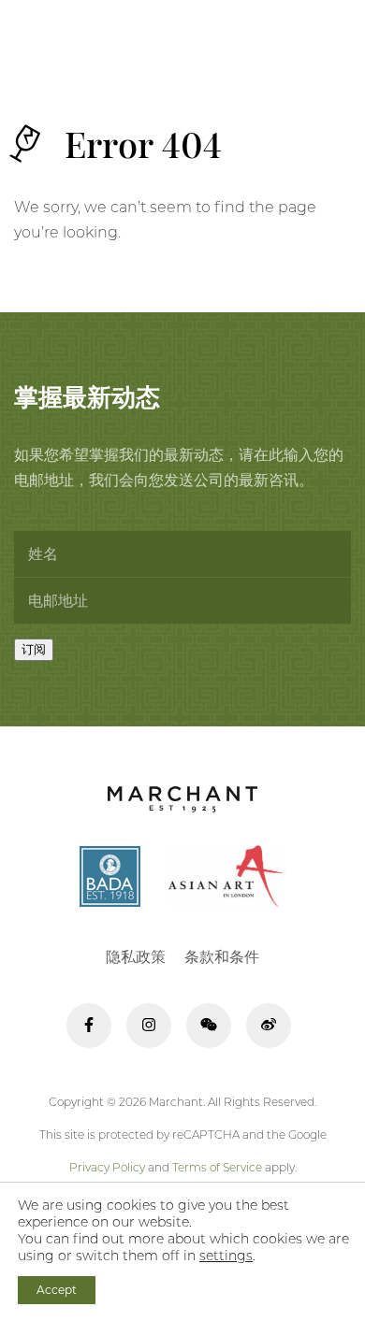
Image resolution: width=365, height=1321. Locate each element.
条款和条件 (221, 957)
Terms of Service (217, 1167)
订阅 (34, 649)
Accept (56, 1290)
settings (226, 1255)
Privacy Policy (107, 1167)
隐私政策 (136, 957)
